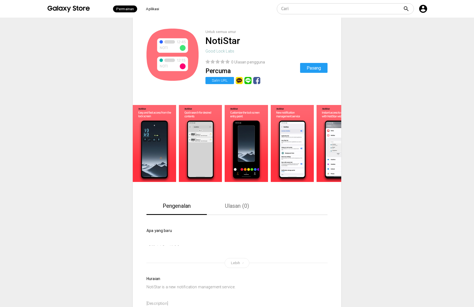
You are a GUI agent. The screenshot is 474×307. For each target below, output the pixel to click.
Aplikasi (152, 9)
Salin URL (220, 80)
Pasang (314, 68)
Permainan (125, 9)
